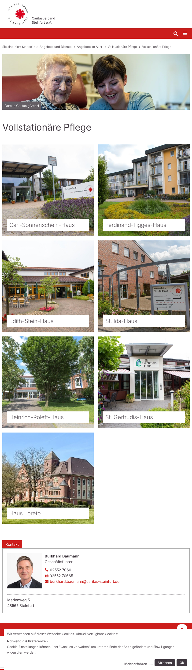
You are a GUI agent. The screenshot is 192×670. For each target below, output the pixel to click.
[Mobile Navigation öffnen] (185, 33)
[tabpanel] (96, 82)
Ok (182, 663)
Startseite (28, 47)
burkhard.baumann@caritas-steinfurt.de (84, 581)
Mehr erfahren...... (138, 664)
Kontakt (12, 544)
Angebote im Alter (90, 47)
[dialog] (98, 649)
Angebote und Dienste (56, 47)
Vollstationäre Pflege (123, 47)
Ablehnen (165, 663)
